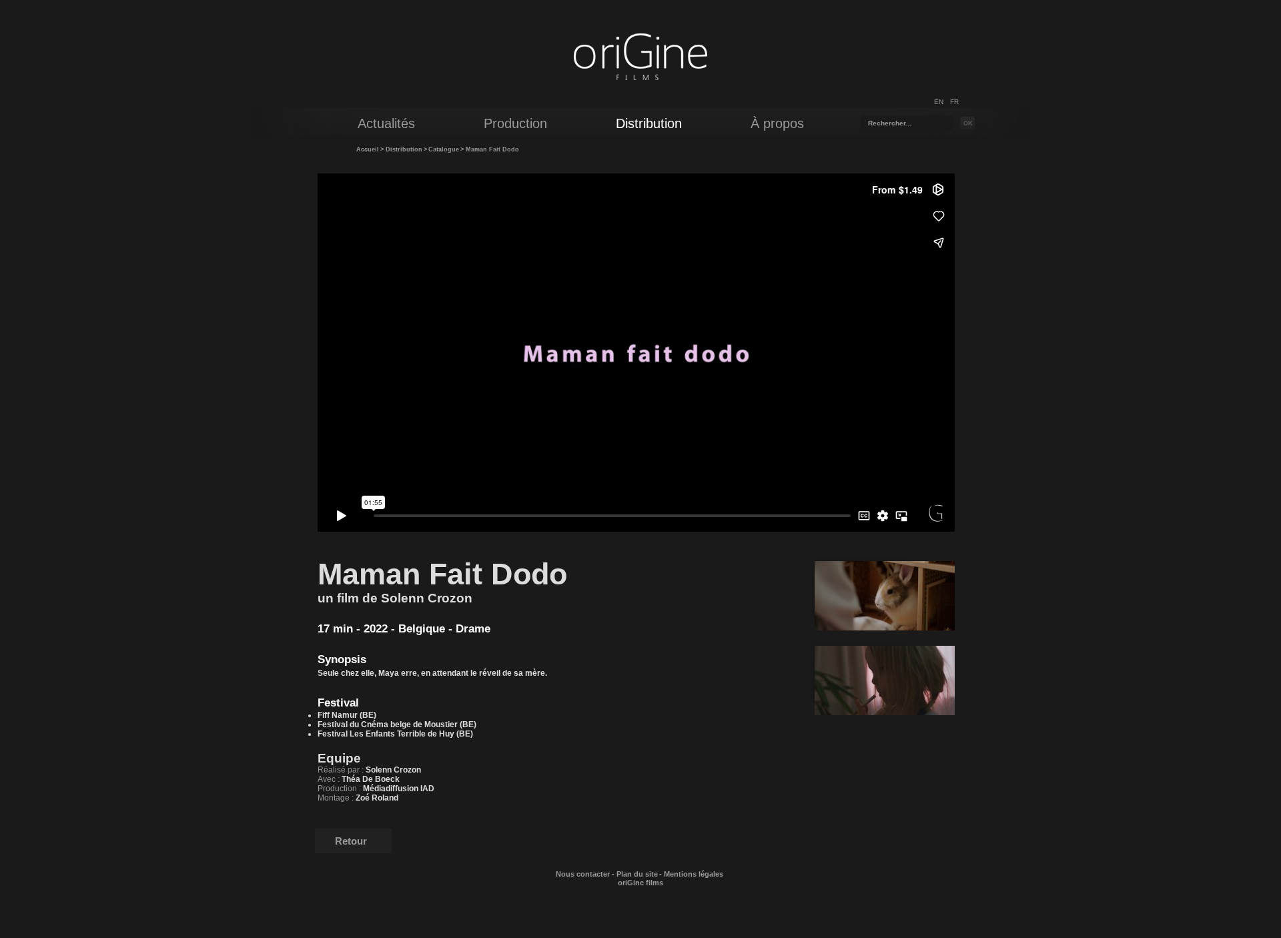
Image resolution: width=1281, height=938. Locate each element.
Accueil (367, 149)
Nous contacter (583, 874)
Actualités (386, 123)
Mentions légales (693, 874)
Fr (954, 101)
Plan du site (637, 874)
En (938, 101)
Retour (351, 841)
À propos (777, 123)
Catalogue (443, 149)
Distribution (404, 149)
